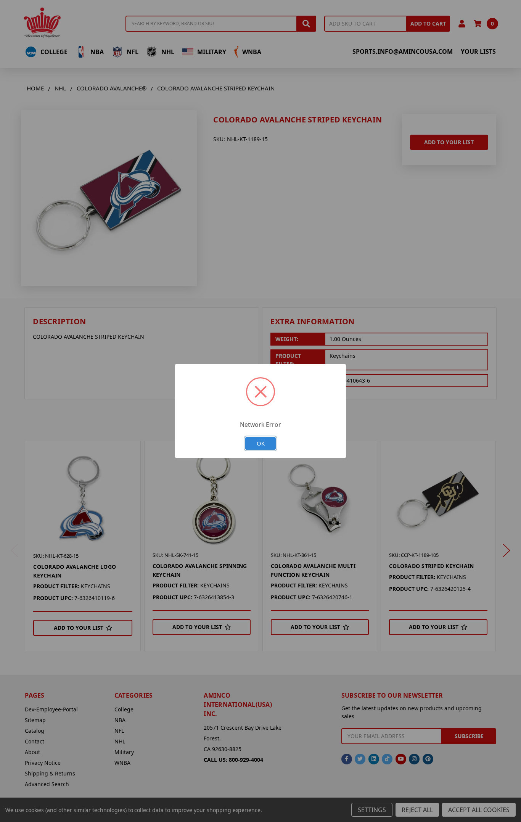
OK (261, 443)
